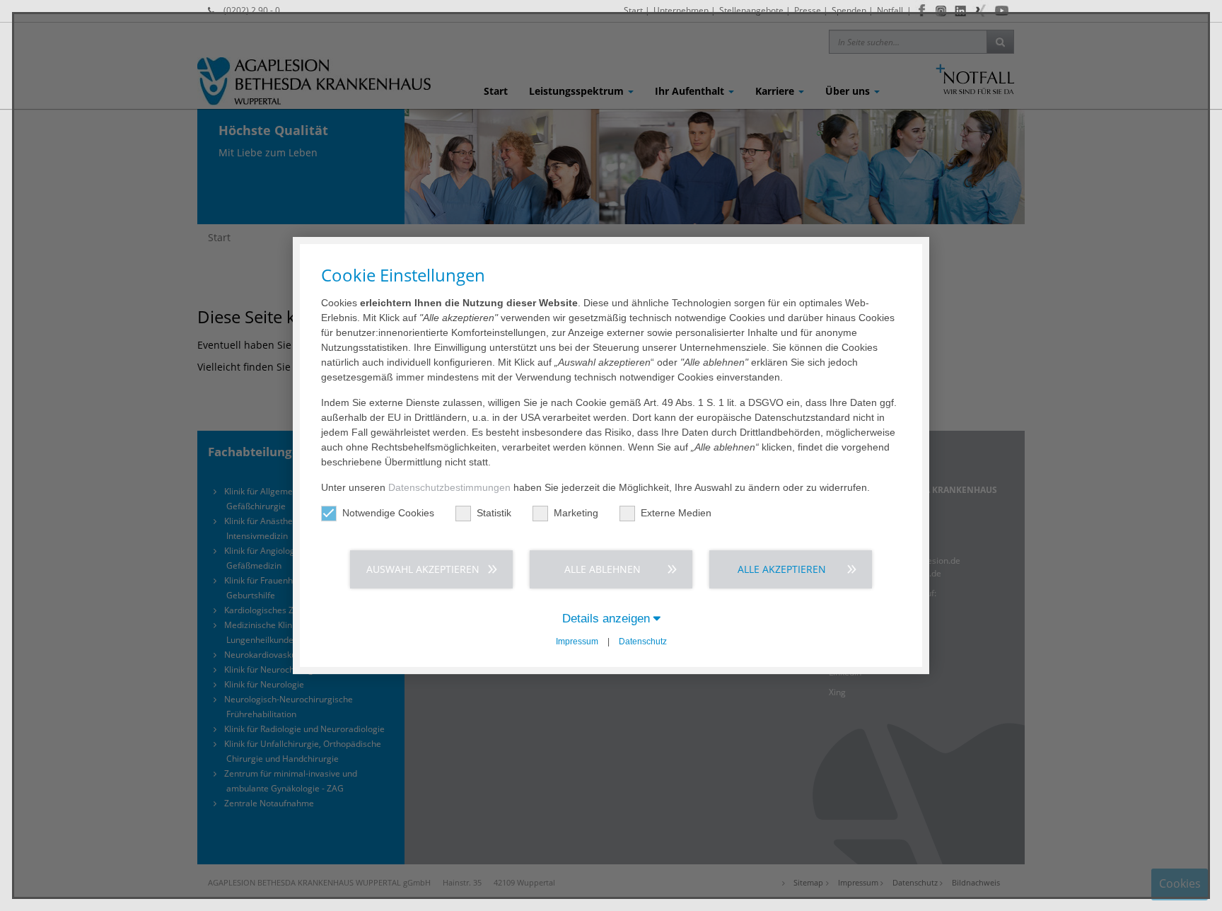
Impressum (577, 641)
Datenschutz (643, 641)
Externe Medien (676, 512)
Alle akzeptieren (782, 569)
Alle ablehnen (602, 569)
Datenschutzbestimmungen (449, 487)
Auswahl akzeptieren (422, 569)
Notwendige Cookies (388, 512)
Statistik (494, 512)
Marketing (576, 512)
